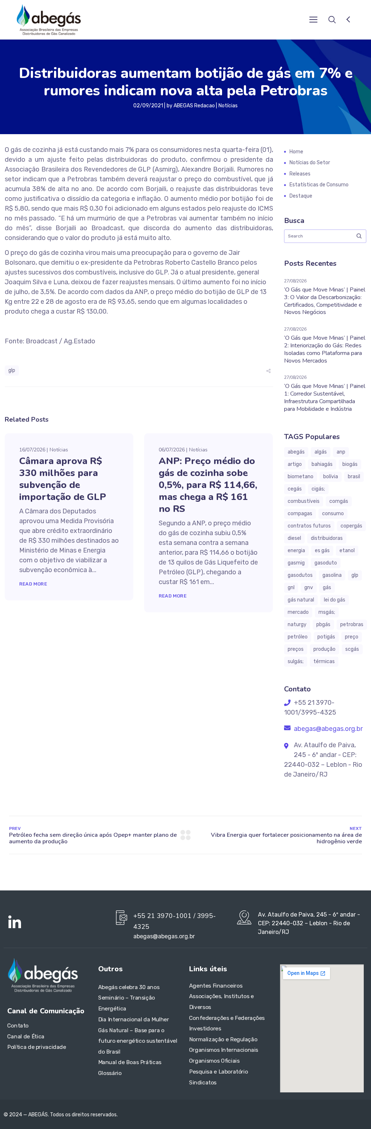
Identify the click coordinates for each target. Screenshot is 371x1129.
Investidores (205, 1028)
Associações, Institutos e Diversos (221, 1001)
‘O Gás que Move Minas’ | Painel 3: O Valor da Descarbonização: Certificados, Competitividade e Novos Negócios (324, 301)
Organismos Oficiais (214, 1060)
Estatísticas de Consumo (319, 185)
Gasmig (296, 563)
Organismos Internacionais (223, 1050)
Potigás (326, 637)
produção (324, 649)
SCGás (352, 649)
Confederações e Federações (227, 1017)
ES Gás (322, 550)
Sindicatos (203, 1082)
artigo (295, 464)
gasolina (332, 575)
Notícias (228, 106)
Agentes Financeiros (215, 985)
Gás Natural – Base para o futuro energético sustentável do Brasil (138, 1041)
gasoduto (325, 563)
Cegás (295, 489)
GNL (291, 587)
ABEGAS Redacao (194, 106)
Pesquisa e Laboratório (218, 1071)
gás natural (301, 600)
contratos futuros (309, 526)
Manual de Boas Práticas (130, 1062)
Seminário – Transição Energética (126, 1003)
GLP (11, 370)
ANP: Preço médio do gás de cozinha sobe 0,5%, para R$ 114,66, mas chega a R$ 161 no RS (208, 485)
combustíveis (304, 501)
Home (296, 152)
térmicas (324, 661)
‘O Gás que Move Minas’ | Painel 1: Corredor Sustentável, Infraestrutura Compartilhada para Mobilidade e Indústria (324, 397)
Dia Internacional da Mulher (133, 1019)
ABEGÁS (296, 452)
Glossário (110, 1073)
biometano (300, 476)
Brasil (354, 476)
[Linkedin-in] (14, 922)
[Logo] (48, 19)
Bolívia (330, 476)
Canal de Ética (26, 1036)
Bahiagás (322, 464)
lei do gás (334, 600)
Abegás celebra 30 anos (128, 987)
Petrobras (351, 624)
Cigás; (318, 489)
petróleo (298, 637)
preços (296, 649)
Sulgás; (296, 661)
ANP (341, 452)
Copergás (351, 526)
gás (327, 587)
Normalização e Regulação (223, 1039)
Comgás (338, 501)
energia (296, 550)
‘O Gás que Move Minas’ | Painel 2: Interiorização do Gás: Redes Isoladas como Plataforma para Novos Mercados (324, 349)
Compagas (300, 513)
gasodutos (300, 575)
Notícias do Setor (309, 163)
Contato (18, 1025)
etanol (347, 550)
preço (351, 637)
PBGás (323, 624)
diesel (294, 538)
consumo (333, 513)
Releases (299, 174)
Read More (33, 584)
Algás (320, 452)
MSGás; (326, 612)
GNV (308, 587)
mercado (298, 612)
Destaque (300, 196)
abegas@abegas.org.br (327, 729)
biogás (350, 464)
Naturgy (297, 624)
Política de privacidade (36, 1047)
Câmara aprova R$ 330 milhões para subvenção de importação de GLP (62, 479)
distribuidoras (327, 538)
